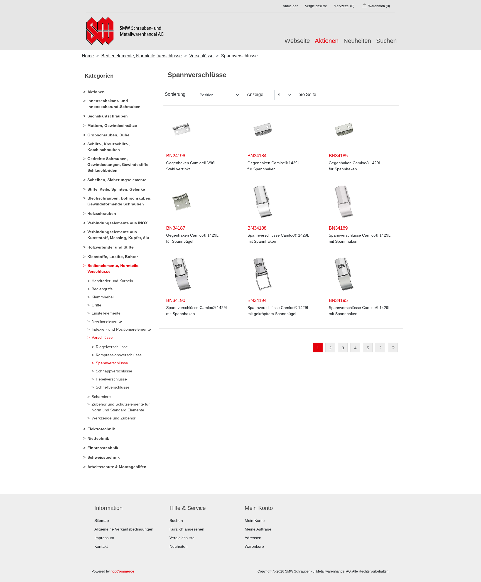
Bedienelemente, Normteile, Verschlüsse (113, 268)
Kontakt (101, 546)
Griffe (96, 305)
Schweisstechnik (103, 457)
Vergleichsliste (182, 538)
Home (88, 55)
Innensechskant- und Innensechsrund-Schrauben (114, 104)
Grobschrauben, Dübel (109, 135)
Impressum (104, 538)
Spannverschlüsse (112, 363)
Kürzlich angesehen (187, 529)
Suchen (386, 40)
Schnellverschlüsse (112, 387)
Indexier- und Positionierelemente (121, 329)
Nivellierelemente (107, 321)
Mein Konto (255, 520)
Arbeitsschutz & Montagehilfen (116, 467)
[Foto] (181, 129)
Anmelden (290, 6)
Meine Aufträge (258, 529)
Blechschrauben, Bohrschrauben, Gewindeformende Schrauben (119, 201)
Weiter (380, 347)
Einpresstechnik (102, 448)
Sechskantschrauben (107, 116)
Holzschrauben (101, 213)
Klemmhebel (103, 297)
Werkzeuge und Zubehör (114, 418)
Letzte (393, 347)
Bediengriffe (102, 289)
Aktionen (96, 92)
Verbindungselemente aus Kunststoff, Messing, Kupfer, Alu (118, 235)
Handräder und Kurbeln (112, 281)
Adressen (253, 538)
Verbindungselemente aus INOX (117, 223)
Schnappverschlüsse (114, 371)
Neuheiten (357, 40)
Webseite (297, 40)
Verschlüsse (102, 337)
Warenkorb (254, 546)
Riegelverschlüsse (112, 347)
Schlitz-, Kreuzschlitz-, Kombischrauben (108, 147)
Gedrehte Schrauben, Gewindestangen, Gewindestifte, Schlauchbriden (118, 164)
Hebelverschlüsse (111, 379)
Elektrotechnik (101, 429)
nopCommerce (122, 571)
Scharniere (101, 396)
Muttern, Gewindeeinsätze (112, 125)
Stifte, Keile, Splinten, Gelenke (116, 189)
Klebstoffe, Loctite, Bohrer (112, 256)
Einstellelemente (106, 313)
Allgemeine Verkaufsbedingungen (123, 529)
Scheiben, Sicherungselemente (116, 180)
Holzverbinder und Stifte (110, 247)
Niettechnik (98, 438)
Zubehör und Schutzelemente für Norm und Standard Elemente (121, 407)
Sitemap (101, 520)
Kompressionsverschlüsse (119, 355)
